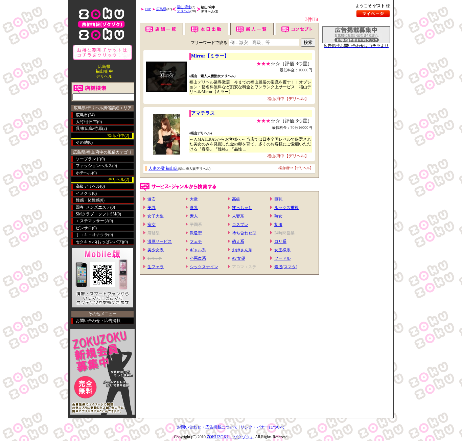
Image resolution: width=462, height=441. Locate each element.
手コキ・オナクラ (92, 234)
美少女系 (155, 250)
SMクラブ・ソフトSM (96, 214)
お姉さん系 (242, 250)
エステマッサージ (92, 220)
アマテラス (203, 113)
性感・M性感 (88, 200)
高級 (236, 199)
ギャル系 (198, 250)
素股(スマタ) (285, 266)
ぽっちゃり (242, 207)
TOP (148, 9)
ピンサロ (84, 228)
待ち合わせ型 (244, 233)
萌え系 (238, 241)
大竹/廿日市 (86, 121)
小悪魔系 (198, 258)
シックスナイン (204, 266)
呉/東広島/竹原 (89, 128)
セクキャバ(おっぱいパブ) (99, 241)
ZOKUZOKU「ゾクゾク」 (230, 437)
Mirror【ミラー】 (210, 56)
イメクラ (84, 193)
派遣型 (196, 233)
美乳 (151, 207)
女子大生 (155, 216)
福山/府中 (184, 7)
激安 (151, 199)
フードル (282, 258)
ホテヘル (84, 172)
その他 (82, 142)
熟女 (278, 216)
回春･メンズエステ (93, 207)
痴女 (151, 224)
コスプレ (240, 224)
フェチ (196, 241)
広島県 (161, 9)
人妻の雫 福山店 (163, 168)
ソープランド (88, 159)
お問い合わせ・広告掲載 (98, 320)
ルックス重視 (286, 207)
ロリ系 (280, 241)
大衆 (194, 199)
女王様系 (282, 250)
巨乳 (278, 199)
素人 (194, 216)
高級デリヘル (88, 186)
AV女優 (238, 258)
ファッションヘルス (94, 165)
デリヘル (183, 11)
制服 (278, 224)
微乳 (194, 207)
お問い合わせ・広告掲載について (207, 427)
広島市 (82, 115)
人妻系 (238, 216)
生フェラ (155, 266)
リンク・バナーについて (262, 427)
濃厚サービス (159, 241)
